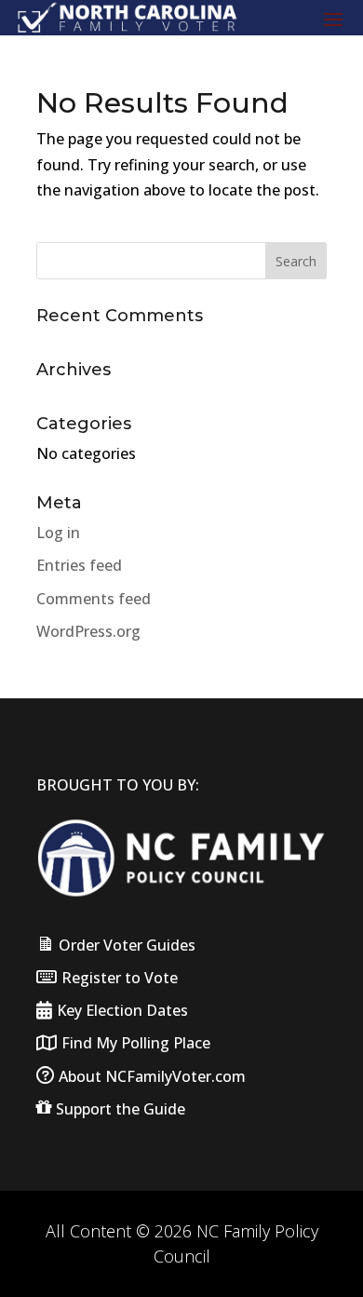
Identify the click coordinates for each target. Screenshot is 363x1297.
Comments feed (93, 598)
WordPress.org (88, 631)
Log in (58, 532)
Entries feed (79, 565)
